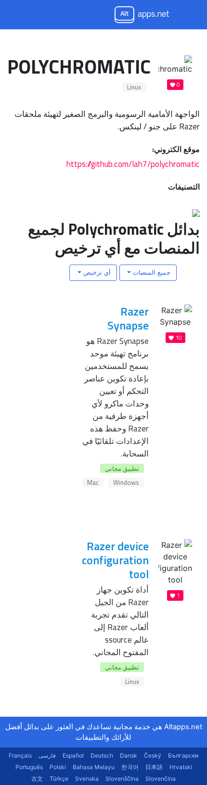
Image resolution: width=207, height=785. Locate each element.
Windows (126, 482)
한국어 (130, 767)
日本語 (154, 767)
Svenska (87, 778)
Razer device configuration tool (115, 559)
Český (152, 755)
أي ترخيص (96, 272)
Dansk (128, 755)
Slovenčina (160, 778)
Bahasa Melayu (94, 767)
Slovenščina (122, 778)
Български (183, 755)
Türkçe (59, 778)
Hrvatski (180, 767)
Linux (134, 87)
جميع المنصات (150, 272)
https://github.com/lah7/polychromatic (133, 163)
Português (29, 767)
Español (73, 755)
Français (20, 755)
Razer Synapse (128, 318)
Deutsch (102, 755)
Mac (93, 482)
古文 (37, 778)
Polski (58, 767)
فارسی (47, 755)
